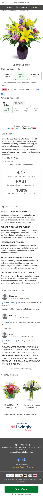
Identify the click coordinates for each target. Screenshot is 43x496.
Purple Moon (22, 322)
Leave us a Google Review (21, 467)
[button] (38, 491)
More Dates (36, 109)
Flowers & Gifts (12, 10)
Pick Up (20, 103)
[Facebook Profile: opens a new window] (19, 460)
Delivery (7, 104)
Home (4, 10)
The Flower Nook (21, 2)
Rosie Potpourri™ (24, 341)
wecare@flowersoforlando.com (21, 452)
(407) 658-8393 (21, 449)
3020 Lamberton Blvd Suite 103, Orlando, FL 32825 (21, 447)
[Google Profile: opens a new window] (24, 460)
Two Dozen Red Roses (25, 303)
